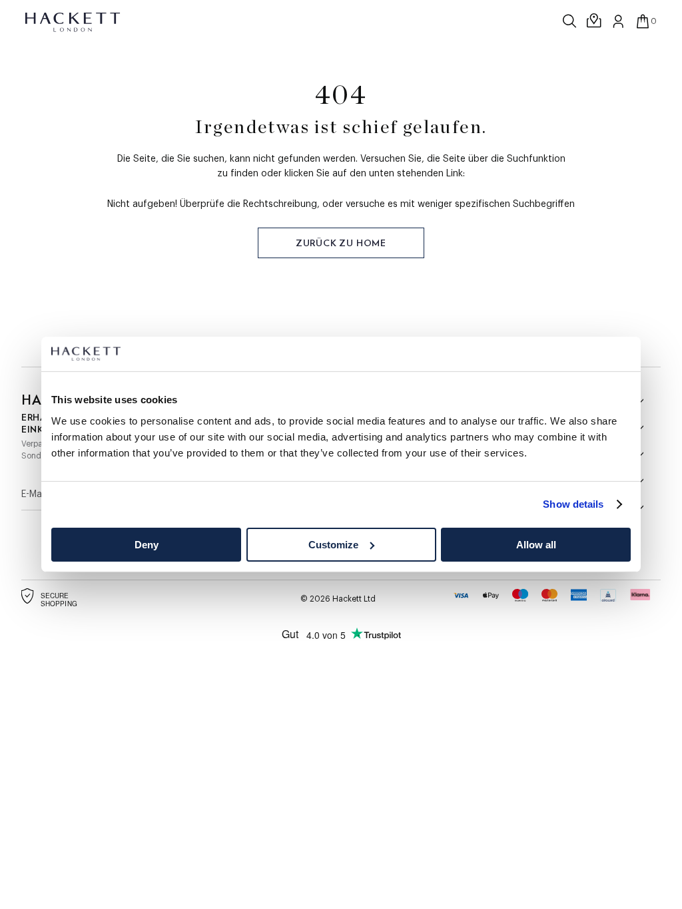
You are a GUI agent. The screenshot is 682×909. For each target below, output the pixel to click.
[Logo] (73, 21)
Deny (147, 544)
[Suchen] (571, 21)
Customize (333, 544)
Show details (573, 504)
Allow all (536, 544)
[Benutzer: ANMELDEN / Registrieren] (619, 21)
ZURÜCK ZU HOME (341, 243)
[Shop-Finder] (595, 21)
